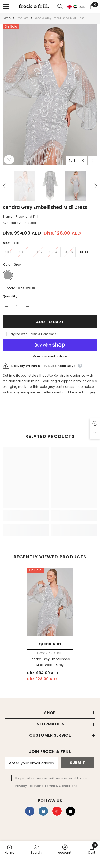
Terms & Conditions (42, 334)
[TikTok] (70, 811)
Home (7, 18)
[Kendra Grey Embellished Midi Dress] (50, 602)
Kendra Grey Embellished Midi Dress (50, 662)
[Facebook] (30, 811)
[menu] (6, 6)
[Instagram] (43, 811)
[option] (50, 94)
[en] (69, 7)
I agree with (18, 334)
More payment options (50, 356)
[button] (56, 19)
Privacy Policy (26, 786)
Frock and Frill (27, 216)
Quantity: (10, 296)
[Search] (60, 6)
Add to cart (50, 321)
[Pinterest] (57, 811)
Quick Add (50, 644)
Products (22, 18)
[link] (26, 518)
